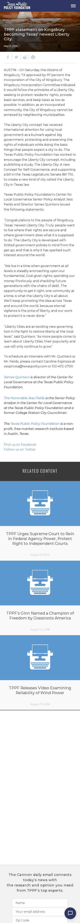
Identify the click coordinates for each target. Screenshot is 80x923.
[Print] (33, 57)
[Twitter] (16, 57)
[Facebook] (8, 57)
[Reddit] (25, 57)
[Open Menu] (73, 6)
